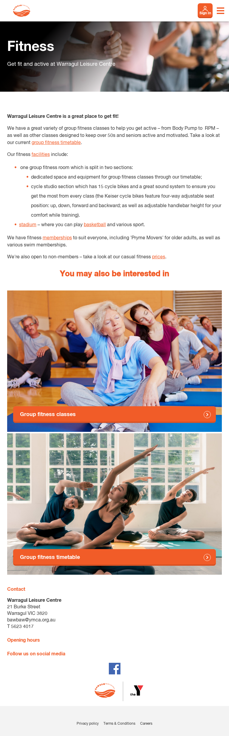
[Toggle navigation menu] (220, 10)
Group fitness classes (48, 414)
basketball (95, 225)
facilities (41, 154)
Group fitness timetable (50, 557)
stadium (27, 225)
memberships (57, 238)
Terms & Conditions (119, 724)
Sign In (205, 13)
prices (158, 257)
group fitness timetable (56, 142)
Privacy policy (88, 724)
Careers (146, 724)
